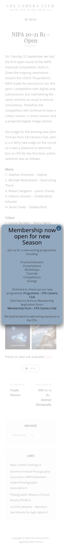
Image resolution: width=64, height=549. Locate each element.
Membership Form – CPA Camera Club (32, 308)
